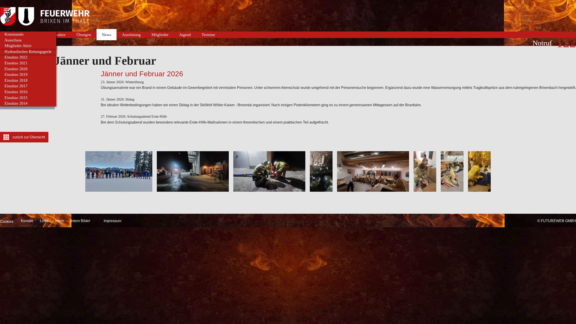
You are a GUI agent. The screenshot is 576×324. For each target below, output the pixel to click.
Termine (208, 34)
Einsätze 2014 (15, 103)
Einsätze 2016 (15, 92)
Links (44, 221)
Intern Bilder (80, 221)
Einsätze (58, 34)
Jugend (185, 34)
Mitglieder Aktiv (18, 45)
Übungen (83, 34)
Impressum (112, 221)
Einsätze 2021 (15, 63)
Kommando (14, 34)
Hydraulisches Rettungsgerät (27, 51)
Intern (59, 221)
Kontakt (27, 221)
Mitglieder (160, 34)
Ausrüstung (131, 34)
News (106, 34)
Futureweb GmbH (558, 221)
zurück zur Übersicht (28, 137)
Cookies (6, 221)
